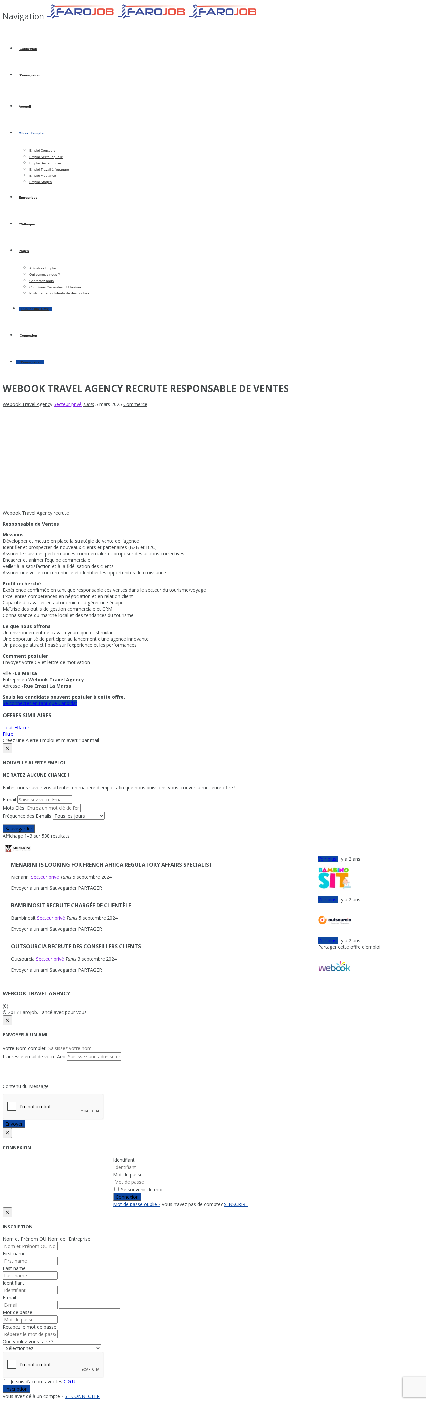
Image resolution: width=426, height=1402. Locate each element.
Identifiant (124, 1160)
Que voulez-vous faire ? (28, 1341)
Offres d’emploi (31, 133)
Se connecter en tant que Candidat (40, 703)
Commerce (135, 404)
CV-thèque (27, 224)
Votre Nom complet (24, 1048)
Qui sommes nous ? (44, 274)
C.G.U (69, 1381)
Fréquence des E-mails (27, 816)
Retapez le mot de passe (29, 1327)
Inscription (16, 1389)
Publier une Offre (35, 309)
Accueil (25, 106)
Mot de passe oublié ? (136, 1204)
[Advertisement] (213, 458)
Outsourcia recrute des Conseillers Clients (76, 946)
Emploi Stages (40, 182)
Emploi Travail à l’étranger (49, 169)
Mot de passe (128, 1174)
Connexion (28, 49)
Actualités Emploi (42, 268)
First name (14, 1253)
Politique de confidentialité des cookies (59, 293)
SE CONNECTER (82, 1396)
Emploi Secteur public (46, 157)
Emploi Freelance (42, 175)
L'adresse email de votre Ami (34, 1056)
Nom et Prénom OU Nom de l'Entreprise (46, 1239)
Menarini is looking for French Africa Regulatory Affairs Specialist (112, 864)
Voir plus (328, 859)
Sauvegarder (18, 828)
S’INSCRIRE (236, 1204)
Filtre (8, 734)
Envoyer (14, 1124)
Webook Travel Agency (36, 993)
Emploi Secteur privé (45, 163)
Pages (24, 251)
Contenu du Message (26, 1086)
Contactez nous (41, 281)
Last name (14, 1268)
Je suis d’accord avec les (42, 1381)
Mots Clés (13, 808)
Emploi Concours (42, 150)
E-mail (9, 799)
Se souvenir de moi (141, 1189)
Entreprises (28, 197)
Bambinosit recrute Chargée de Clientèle (71, 905)
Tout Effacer (16, 727)
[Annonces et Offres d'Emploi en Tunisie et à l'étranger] (152, 17)
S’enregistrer (29, 75)
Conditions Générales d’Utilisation (55, 287)
